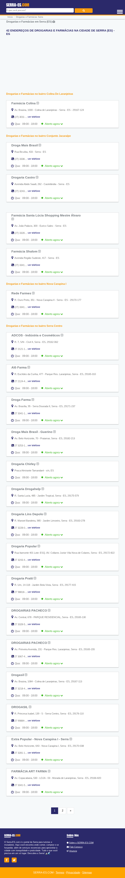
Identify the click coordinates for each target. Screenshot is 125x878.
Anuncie (73, 851)
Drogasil (18, 675)
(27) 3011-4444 (22, 117)
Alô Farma (19, 367)
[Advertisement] (62, 61)
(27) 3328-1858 (22, 233)
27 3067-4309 (21, 656)
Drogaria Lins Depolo (27, 514)
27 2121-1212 (21, 349)
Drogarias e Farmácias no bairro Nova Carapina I (36, 283)
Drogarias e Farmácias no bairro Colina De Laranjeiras (39, 93)
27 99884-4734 (22, 720)
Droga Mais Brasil (25, 145)
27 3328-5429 (21, 624)
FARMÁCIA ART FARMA (29, 771)
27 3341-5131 (21, 785)
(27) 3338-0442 (22, 159)
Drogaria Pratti (22, 578)
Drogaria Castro (23, 177)
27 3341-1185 (21, 413)
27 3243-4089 (21, 560)
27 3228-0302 (21, 527)
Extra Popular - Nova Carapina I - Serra (40, 739)
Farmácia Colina (23, 103)
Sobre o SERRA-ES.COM (81, 842)
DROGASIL (20, 707)
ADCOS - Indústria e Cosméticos (36, 335)
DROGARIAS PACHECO (29, 610)
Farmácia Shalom (24, 251)
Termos (60, 872)
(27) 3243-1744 (22, 191)
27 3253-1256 (21, 445)
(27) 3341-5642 (22, 307)
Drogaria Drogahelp (26, 489)
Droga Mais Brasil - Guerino (32, 432)
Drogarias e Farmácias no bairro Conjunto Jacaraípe (38, 136)
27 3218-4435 (21, 688)
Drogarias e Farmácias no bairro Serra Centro (34, 326)
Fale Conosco (76, 847)
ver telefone (34, 116)
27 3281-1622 (21, 752)
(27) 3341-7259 (22, 265)
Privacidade (73, 872)
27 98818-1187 (22, 592)
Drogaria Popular (24, 546)
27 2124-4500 (21, 381)
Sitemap (87, 872)
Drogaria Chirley (23, 464)
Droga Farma (21, 399)
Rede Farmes (21, 293)
